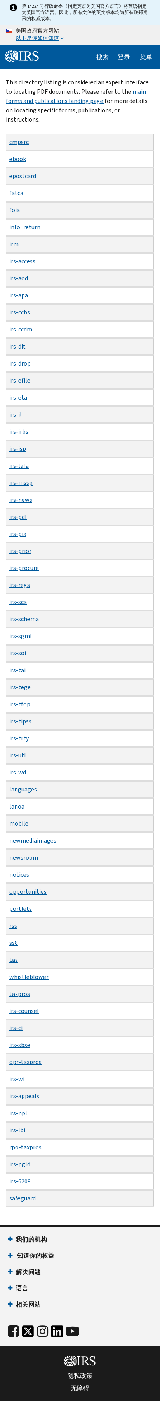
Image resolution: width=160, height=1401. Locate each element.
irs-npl (18, 1113)
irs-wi (16, 1079)
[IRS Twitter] (28, 1333)
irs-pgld (19, 1164)
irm (14, 244)
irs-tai (17, 670)
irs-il (15, 414)
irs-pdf (18, 517)
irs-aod (18, 278)
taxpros (19, 994)
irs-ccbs (19, 312)
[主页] (22, 56)
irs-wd (17, 772)
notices (19, 874)
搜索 (102, 57)
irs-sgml (20, 636)
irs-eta (18, 397)
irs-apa (18, 295)
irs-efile (19, 380)
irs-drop (20, 363)
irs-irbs (18, 432)
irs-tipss (20, 721)
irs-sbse (19, 1045)
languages (23, 789)
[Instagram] (42, 1331)
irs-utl (17, 755)
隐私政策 (80, 1376)
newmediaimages (32, 840)
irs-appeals (24, 1096)
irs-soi (17, 653)
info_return (24, 227)
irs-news (20, 500)
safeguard (22, 1198)
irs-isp (17, 449)
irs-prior (20, 551)
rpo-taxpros (25, 1147)
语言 (22, 1288)
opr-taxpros (25, 1062)
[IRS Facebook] (13, 1331)
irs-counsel (24, 1011)
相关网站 (28, 1304)
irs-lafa (19, 466)
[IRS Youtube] (72, 1331)
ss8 (13, 943)
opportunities (28, 892)
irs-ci (16, 1028)
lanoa (16, 806)
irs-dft (17, 346)
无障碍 (80, 1388)
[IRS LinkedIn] (57, 1333)
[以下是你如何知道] (80, 35)
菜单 (146, 57)
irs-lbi (17, 1130)
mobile (18, 823)
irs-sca (18, 602)
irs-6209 (20, 1181)
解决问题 (28, 1272)
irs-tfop (19, 704)
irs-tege (20, 687)
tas (13, 960)
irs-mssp (21, 483)
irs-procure (24, 568)
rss (13, 926)
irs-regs (19, 585)
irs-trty (19, 738)
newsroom (23, 857)
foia (14, 210)
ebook (17, 159)
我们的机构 (31, 1239)
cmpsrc (19, 142)
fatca (16, 193)
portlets (20, 909)
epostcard (22, 176)
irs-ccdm (20, 329)
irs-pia (17, 534)
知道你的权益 (35, 1256)
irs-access (22, 261)
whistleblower (29, 977)
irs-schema (24, 619)
